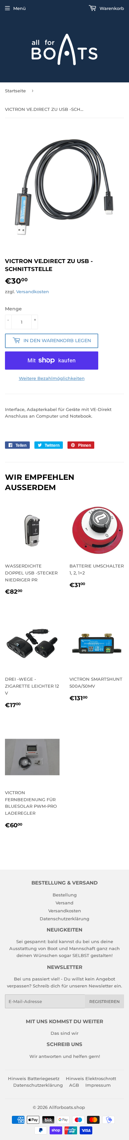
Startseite (15, 90)
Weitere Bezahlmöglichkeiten (52, 378)
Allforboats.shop (67, 1107)
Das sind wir (64, 1033)
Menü (19, 8)
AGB (74, 1085)
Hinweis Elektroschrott (91, 1078)
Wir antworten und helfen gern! (64, 1056)
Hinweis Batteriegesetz (34, 1078)
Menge (13, 309)
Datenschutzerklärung (64, 918)
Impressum (98, 1085)
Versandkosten (32, 291)
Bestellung (65, 894)
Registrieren (104, 1001)
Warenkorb (111, 8)
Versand (64, 902)
